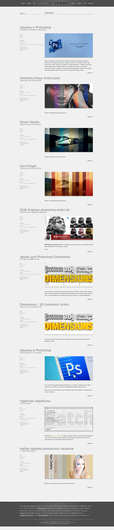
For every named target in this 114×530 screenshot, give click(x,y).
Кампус (50, 515)
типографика (43, 510)
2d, (20, 44)
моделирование (75, 513)
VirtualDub (61, 513)
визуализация (23, 510)
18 (20, 38)
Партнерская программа (62, 523)
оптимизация (72, 506)
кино (78, 506)
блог (34, 3)
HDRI (36, 515)
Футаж (37, 510)
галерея (79, 3)
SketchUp (53, 510)
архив (64, 508)
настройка (31, 508)
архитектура (57, 506)
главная (23, 3)
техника (58, 510)
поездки (48, 510)
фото (34, 510)
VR (88, 515)
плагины (68, 508)
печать (35, 508)
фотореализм (39, 506)
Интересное (83, 506)
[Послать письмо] (60, 3)
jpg (67, 513)
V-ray (89, 506)
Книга (54, 508)
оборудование (84, 510)
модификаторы (68, 510)
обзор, (30, 274)
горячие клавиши (75, 508)
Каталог (21, 508)
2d (69, 513)
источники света (82, 515)
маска (61, 510)
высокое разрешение (48, 513)
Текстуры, (41, 44)
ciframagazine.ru (43, 522)
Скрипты (87, 508)
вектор (62, 515)
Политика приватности (51, 523)
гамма (81, 513)
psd (42, 513)
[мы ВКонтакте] (67, 3)
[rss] (55, 3)
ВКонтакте (67, 515)
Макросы (49, 508)
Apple (21, 506)
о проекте (90, 3)
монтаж (52, 506)
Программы (43, 515)
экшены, (31, 44)
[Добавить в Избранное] (57, 3)
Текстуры (26, 506)
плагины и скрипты (25, 92)
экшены (30, 510)
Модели (23, 513)
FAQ (85, 3)
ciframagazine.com (55, 522)
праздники (37, 513)
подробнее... (90, 72)
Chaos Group (46, 506)
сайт (59, 515)
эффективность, (25, 44)
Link (28, 48)
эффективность (27, 515)
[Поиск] (50, 3)
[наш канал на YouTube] (64, 3)
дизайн (82, 508)
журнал (29, 3)
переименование (74, 515)
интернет (56, 513)
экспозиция (59, 508)
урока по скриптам (56, 435)
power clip (55, 515)
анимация (32, 506)
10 (20, 88)
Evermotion (30, 513)
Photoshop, (36, 44)
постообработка (76, 510)
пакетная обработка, (24, 419)
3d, (20, 321)
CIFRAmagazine (64, 506)
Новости (42, 508)
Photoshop (23, 41)
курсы (73, 3)
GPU (65, 513)
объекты (26, 508)
